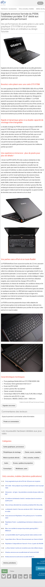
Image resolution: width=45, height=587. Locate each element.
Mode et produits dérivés (11, 457)
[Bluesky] (3, 576)
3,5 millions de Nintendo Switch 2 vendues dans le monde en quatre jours (21, 500)
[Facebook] (15, 576)
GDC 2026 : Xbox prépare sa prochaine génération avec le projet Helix (22, 487)
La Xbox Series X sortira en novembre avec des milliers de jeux (22, 548)
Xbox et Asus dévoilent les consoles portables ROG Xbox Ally (21, 505)
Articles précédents (9, 563)
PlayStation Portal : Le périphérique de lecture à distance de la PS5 (21, 523)
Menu (40, 3)
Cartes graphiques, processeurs (13, 447)
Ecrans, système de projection (23, 463)
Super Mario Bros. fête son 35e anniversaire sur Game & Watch (22, 539)
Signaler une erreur (9, 405)
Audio (6, 463)
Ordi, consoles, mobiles (31, 457)
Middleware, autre (21, 468)
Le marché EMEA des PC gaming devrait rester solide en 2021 (21, 535)
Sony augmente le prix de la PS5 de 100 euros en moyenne (20, 481)
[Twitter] (9, 576)
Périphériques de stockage (12, 452)
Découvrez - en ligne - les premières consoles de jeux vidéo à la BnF (22, 493)
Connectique (7, 468)
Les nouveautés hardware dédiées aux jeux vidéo (22, 432)
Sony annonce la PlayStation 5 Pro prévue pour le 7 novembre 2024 (21, 517)
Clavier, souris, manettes (33, 452)
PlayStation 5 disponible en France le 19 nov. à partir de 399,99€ (22, 543)
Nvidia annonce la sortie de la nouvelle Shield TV (17, 556)
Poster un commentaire (11, 421)
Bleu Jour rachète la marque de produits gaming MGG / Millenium (19, 529)
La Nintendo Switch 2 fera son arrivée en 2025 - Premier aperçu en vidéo (22, 510)
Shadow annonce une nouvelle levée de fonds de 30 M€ (20, 552)
